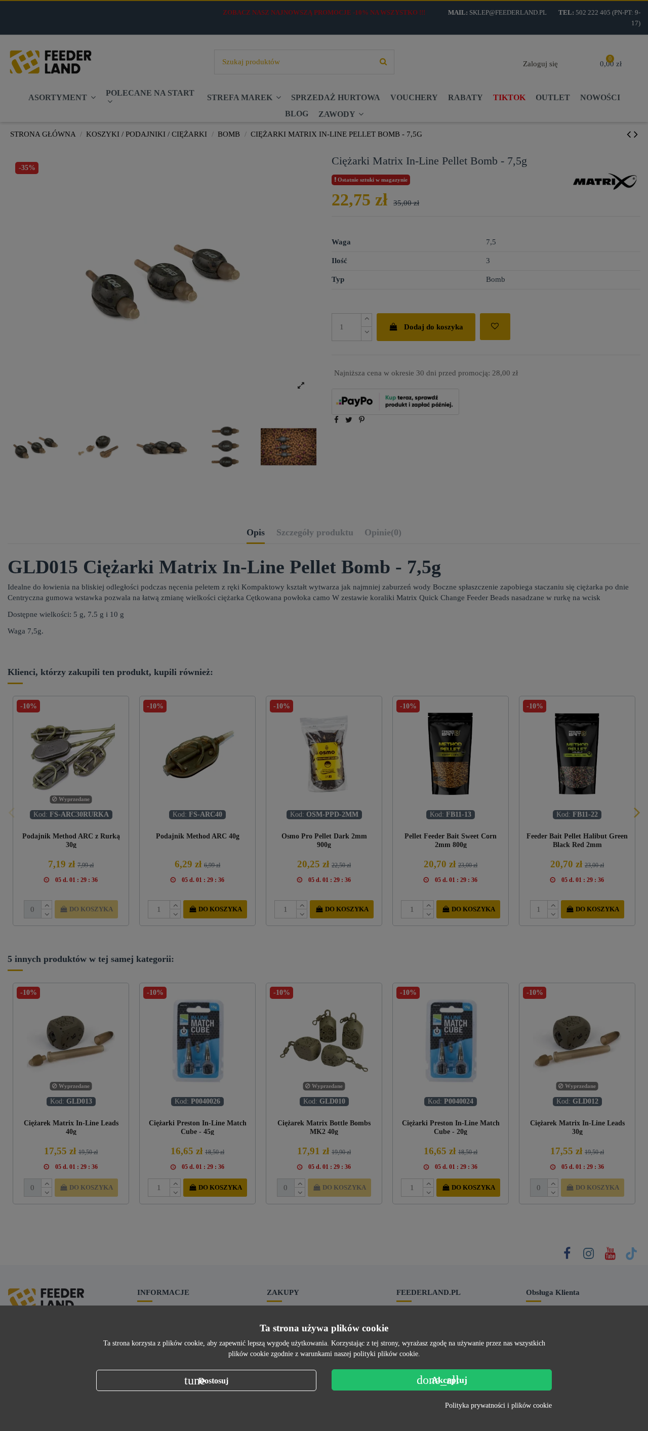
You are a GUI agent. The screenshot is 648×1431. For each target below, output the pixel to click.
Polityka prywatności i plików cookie (498, 1405)
